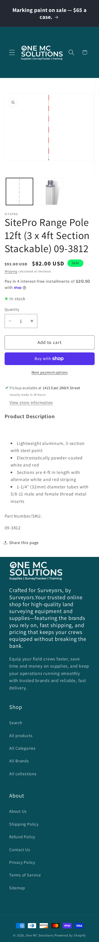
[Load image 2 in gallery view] (49, 191)
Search (15, 722)
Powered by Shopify (70, 935)
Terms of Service (25, 875)
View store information (31, 402)
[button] (11, 52)
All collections (23, 773)
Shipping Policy (24, 824)
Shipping (11, 271)
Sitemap (17, 887)
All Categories (22, 748)
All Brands (19, 760)
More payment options (50, 372)
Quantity (12, 309)
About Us (18, 811)
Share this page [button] (24, 542)
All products (20, 735)
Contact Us (19, 849)
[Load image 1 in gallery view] (19, 191)
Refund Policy (22, 836)
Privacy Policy (22, 862)
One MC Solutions (40, 935)
